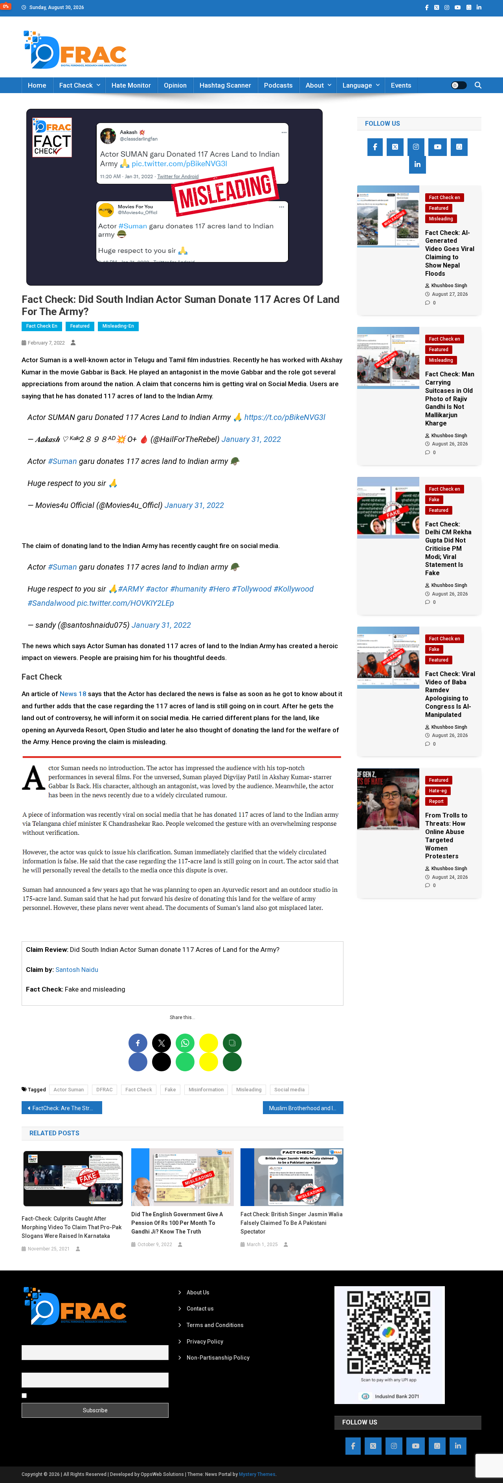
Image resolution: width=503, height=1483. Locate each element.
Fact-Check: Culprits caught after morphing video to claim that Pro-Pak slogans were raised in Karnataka (71, 1227)
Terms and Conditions (215, 1325)
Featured (80, 326)
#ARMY (131, 589)
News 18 (73, 694)
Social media (289, 1090)
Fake (170, 1090)
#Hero (219, 589)
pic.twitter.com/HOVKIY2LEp (125, 603)
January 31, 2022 (251, 439)
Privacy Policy (205, 1341)
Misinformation (206, 1090)
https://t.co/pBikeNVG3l (284, 417)
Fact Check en (41, 326)
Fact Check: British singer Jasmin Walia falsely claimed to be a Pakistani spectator (291, 1223)
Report (436, 801)
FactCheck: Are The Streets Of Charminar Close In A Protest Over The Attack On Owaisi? (67, 1108)
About (315, 85)
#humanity (188, 589)
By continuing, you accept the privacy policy (83, 1395)
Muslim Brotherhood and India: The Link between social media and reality (306, 1108)
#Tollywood (252, 589)
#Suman (62, 461)
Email (28, 1368)
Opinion (175, 85)
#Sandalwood (51, 603)
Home (37, 85)
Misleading (249, 1090)
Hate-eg (438, 791)
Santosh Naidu (76, 969)
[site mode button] (459, 85)
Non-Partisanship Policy (218, 1358)
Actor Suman (68, 1090)
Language (357, 85)
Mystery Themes (257, 1474)
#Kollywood (294, 589)
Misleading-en (118, 326)
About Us (198, 1292)
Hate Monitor (131, 85)
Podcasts (278, 85)
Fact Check (76, 85)
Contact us (200, 1308)
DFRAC (104, 1090)
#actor (157, 589)
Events (401, 85)
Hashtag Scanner (225, 85)
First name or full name (50, 1341)
